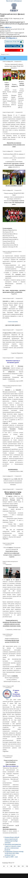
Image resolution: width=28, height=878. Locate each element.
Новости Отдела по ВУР (8, 112)
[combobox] (9, 54)
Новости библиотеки (8, 634)
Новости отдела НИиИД (8, 543)
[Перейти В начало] (4, 866)
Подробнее (14, 294)
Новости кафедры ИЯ (8, 476)
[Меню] (5, 58)
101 (23, 866)
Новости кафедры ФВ (8, 61)
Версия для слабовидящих (14, 1)
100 (19, 866)
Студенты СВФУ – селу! (11, 857)
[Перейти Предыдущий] (7, 866)
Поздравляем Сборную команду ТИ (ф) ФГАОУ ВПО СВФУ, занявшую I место (14, 853)
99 (14, 866)
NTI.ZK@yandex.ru (11, 38)
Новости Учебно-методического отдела (12, 251)
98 (11, 866)
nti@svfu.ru (7, 27)
